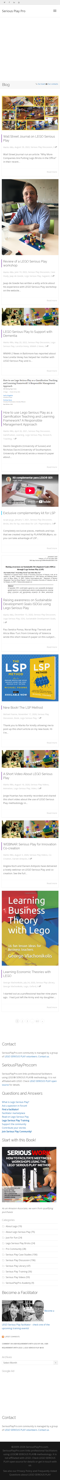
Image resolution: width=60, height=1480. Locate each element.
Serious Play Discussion (41, 147)
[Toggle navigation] (55, 10)
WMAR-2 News (37, 346)
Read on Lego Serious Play (15, 1116)
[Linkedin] (14, 2)
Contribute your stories (14, 1127)
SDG (23, 618)
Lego (26, 986)
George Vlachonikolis (12, 986)
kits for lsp (15, 523)
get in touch (44, 1461)
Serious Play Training (16, 1271)
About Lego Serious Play (18, 1231)
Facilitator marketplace (13, 1113)
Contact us (43, 1056)
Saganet (46, 276)
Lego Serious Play (32, 276)
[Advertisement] (30, 49)
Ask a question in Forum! (14, 1105)
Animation (8, 788)
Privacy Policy (24, 1471)
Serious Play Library (45, 982)
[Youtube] (18, 2)
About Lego (11, 1226)
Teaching (7, 438)
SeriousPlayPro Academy (18, 1282)
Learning (20, 435)
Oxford (32, 986)
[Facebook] (9, 2)
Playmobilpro (45, 523)
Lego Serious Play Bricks (18, 1243)
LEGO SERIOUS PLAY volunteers (21, 1056)
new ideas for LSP (29, 523)
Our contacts (53, 84)
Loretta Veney (22, 346)
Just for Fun (12, 1237)
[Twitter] (4, 2)
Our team (41, 84)
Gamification (9, 435)
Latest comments (12, 1337)
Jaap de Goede (16, 276)
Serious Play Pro (13, 11)
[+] (30, 113)
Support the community (14, 1124)
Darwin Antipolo (19, 858)
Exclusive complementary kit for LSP (29, 513)
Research (47, 435)
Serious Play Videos (40, 784)
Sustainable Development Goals (40, 618)
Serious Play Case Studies (19, 1254)
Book (16, 718)
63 (37, 1021)
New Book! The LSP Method (23, 707)
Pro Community (14, 1248)
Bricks (6, 523)
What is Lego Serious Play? (15, 1102)
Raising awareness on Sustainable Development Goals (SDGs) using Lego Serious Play (27, 604)
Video (34, 788)
